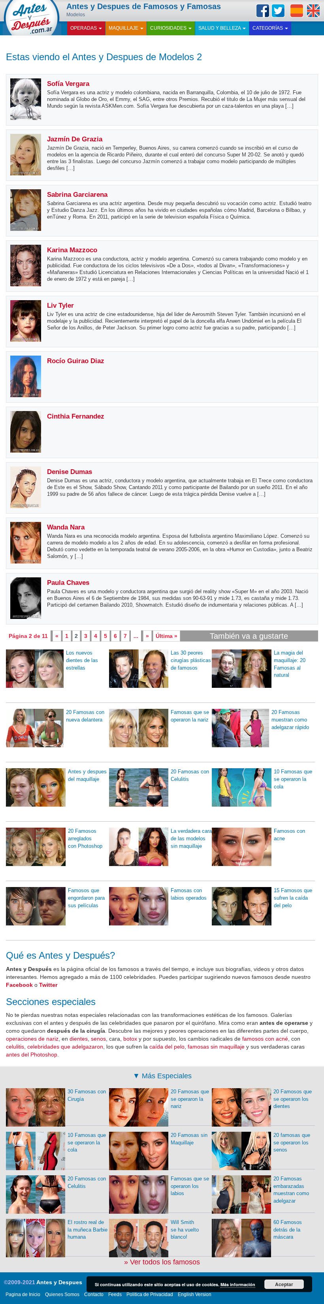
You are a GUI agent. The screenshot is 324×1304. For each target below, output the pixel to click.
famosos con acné (265, 1039)
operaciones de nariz (32, 1039)
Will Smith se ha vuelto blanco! (185, 1229)
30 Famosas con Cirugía (87, 1095)
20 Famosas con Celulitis (190, 775)
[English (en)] (313, 10)
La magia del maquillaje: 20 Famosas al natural (289, 664)
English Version (194, 1294)
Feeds (115, 1294)
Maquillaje (124, 28)
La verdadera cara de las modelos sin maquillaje (191, 838)
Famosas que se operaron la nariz (190, 716)
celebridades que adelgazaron (65, 1046)
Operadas (84, 28)
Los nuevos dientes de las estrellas (82, 660)
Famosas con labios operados (189, 894)
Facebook (262, 10)
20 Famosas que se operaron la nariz (190, 1099)
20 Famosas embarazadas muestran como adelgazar (291, 1190)
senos (98, 1039)
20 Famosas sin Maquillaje (189, 1139)
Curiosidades (169, 28)
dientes (79, 1039)
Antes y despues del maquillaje (87, 775)
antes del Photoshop (31, 1054)
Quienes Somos (62, 1294)
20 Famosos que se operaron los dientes (292, 1099)
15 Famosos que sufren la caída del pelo (293, 897)
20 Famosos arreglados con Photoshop (85, 838)
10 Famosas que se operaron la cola (293, 779)
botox (130, 1039)
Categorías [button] (268, 28)
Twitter (278, 10)
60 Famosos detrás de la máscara (287, 1229)
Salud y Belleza (220, 28)
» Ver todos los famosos (162, 1262)
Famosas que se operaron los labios (190, 1186)
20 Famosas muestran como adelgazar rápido (290, 719)
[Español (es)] (296, 10)
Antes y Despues (59, 1282)
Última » (166, 636)
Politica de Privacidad (149, 1294)
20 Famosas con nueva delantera (85, 716)
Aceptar (284, 1284)
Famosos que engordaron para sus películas (86, 897)
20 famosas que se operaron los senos (291, 1142)
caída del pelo (167, 1046)
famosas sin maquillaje (216, 1046)
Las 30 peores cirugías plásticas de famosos (191, 660)
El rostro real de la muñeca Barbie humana (87, 1229)
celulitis (15, 1046)
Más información (237, 1284)
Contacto (94, 1294)
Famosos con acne (289, 834)
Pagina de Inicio (23, 1294)
